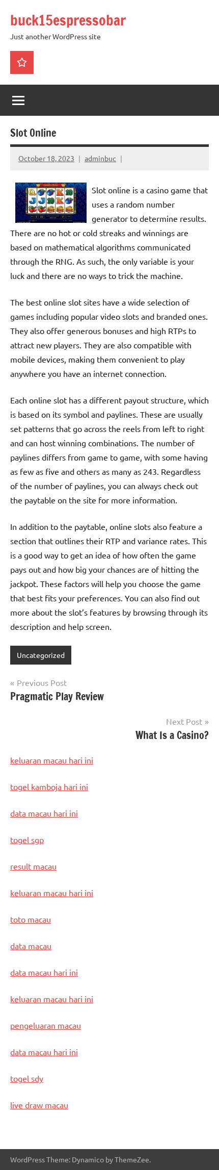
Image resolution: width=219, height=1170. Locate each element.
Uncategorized (41, 654)
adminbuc (100, 158)
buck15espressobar (68, 20)
